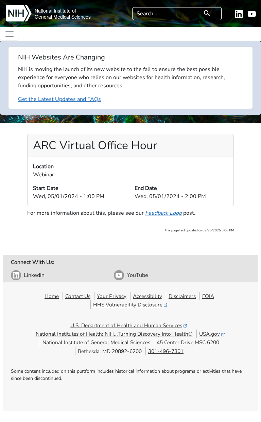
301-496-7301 (166, 351)
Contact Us (77, 296)
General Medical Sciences (63, 16)
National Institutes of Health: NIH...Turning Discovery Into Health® (114, 333)
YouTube (137, 275)
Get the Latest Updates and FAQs (59, 99)
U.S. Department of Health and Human (126, 325)
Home (52, 296)
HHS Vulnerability (127, 304)
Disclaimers (182, 296)
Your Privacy (111, 296)
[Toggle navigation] (9, 34)
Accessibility (147, 296)
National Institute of (55, 10)
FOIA (208, 296)
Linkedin (34, 275)
